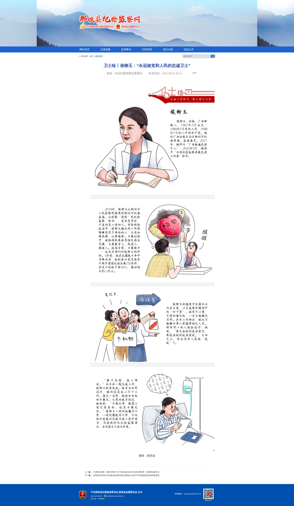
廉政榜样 (99, 56)
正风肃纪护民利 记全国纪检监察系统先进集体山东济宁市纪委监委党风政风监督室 (126, 475)
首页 (91, 56)
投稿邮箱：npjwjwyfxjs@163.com (188, 494)
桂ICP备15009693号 (97, 496)
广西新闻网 (101, 499)
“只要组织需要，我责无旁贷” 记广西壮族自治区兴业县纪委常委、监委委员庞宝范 (126, 472)
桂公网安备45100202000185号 (115, 496)
